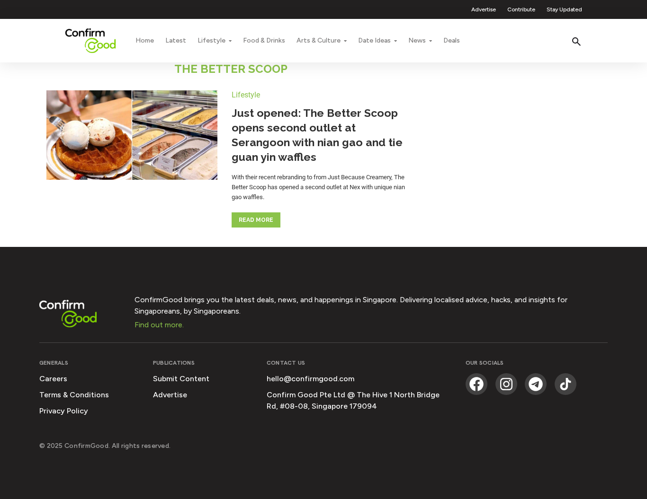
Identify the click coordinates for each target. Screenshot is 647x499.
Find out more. (159, 324)
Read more (256, 220)
